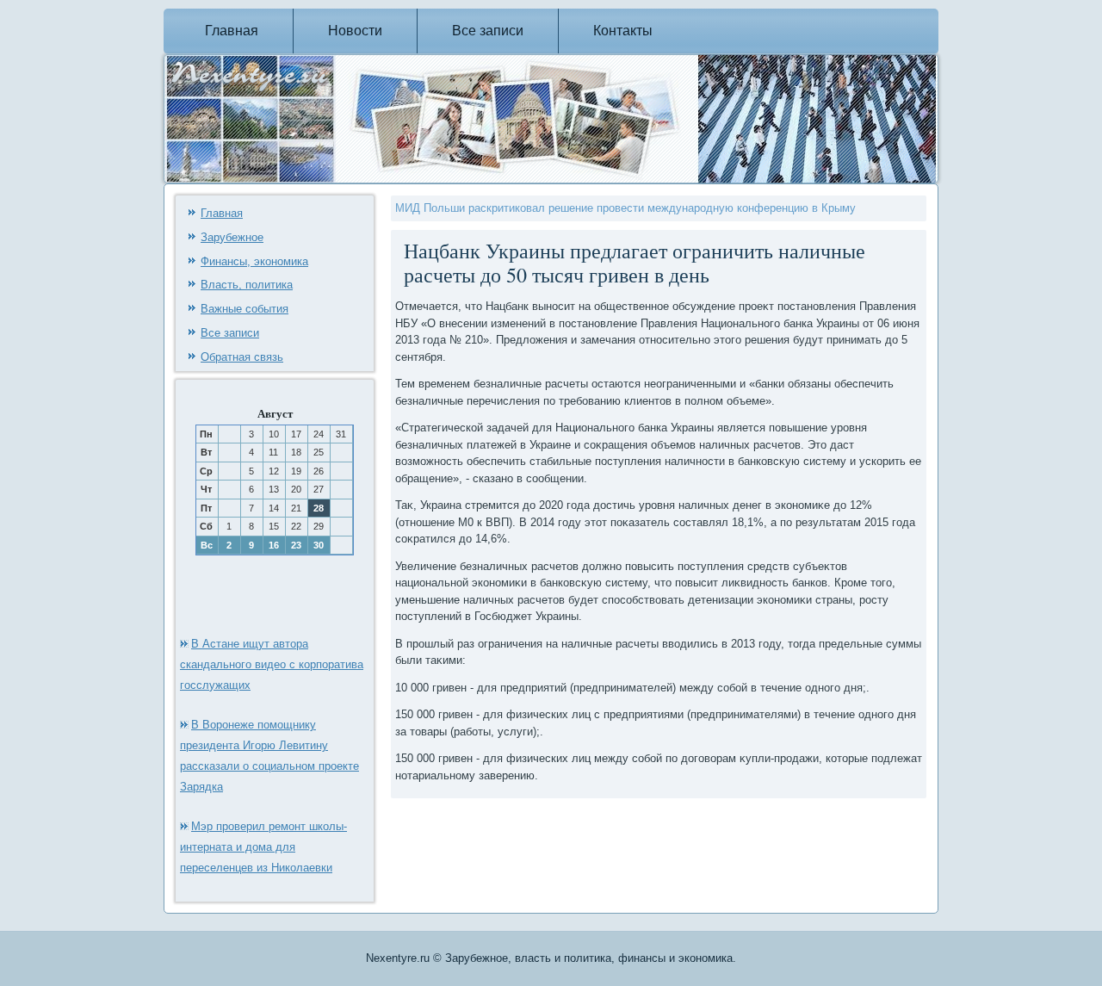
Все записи (487, 30)
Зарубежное (232, 237)
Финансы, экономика (254, 261)
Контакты (623, 30)
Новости (355, 30)
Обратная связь (242, 356)
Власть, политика (247, 284)
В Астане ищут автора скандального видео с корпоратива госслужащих (271, 664)
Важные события (244, 308)
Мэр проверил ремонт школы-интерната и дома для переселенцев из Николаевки (263, 847)
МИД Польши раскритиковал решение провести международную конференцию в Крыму (625, 208)
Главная (231, 30)
